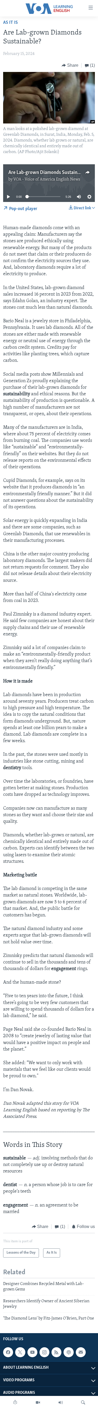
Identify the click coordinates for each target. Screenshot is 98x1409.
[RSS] (56, 1352)
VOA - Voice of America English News (46, 179)
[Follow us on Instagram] (44, 1352)
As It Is (10, 22)
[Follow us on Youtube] (32, 1352)
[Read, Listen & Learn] (15, 1402)
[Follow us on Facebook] (8, 1352)
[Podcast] (68, 1352)
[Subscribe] (81, 1352)
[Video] (38, 1402)
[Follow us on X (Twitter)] (20, 1352)
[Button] (70, 65)
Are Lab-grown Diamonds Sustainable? (48, 172)
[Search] (83, 1402)
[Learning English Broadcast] (60, 1402)
